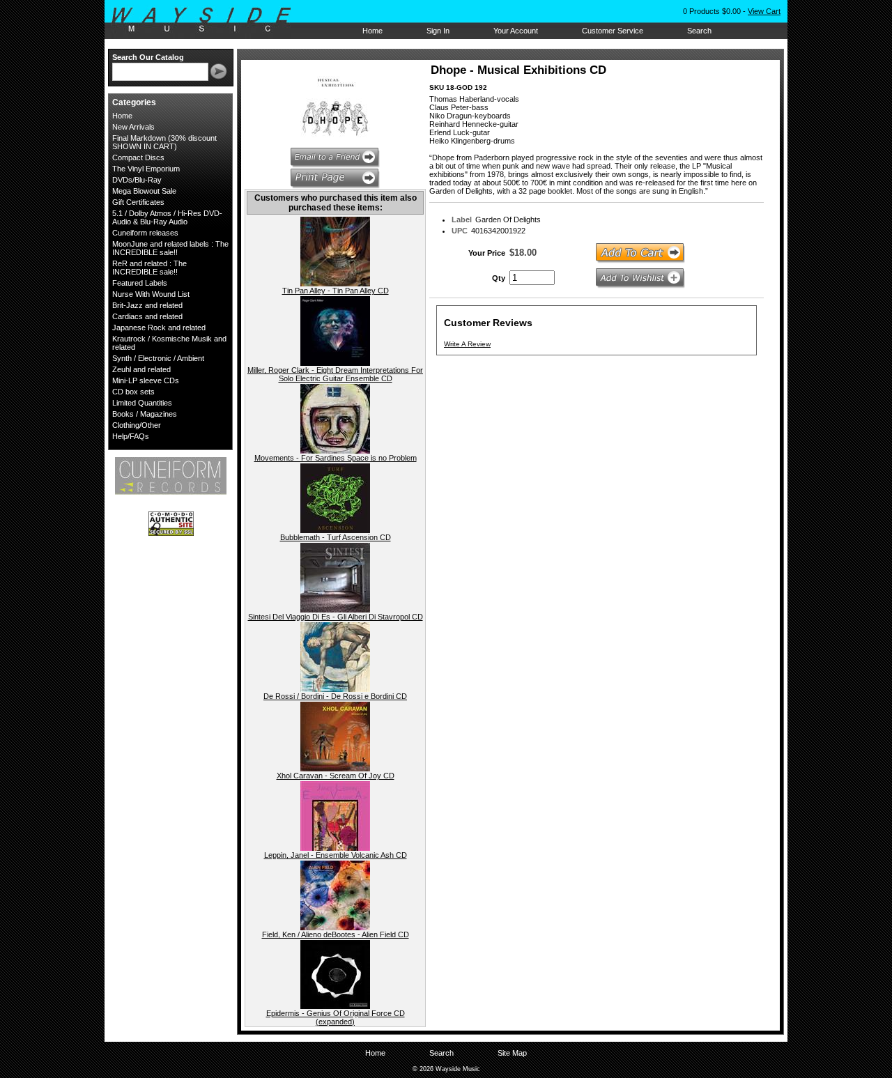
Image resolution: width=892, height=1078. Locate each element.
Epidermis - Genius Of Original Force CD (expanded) (335, 1017)
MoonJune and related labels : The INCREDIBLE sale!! (170, 248)
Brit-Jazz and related (147, 305)
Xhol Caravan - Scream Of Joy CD (335, 775)
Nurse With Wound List (151, 294)
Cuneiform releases (145, 233)
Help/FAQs (130, 436)
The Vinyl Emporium (146, 168)
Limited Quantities (142, 403)
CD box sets (133, 391)
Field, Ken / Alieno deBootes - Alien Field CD (335, 934)
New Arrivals (133, 127)
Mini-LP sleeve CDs (145, 380)
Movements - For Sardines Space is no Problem (335, 458)
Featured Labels (139, 283)
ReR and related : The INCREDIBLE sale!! (149, 267)
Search (699, 30)
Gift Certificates (138, 202)
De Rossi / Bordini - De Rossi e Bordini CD (335, 696)
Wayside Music (208, 20)
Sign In (437, 30)
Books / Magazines (144, 414)
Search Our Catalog (148, 57)
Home (372, 30)
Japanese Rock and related (159, 327)
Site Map (512, 1053)
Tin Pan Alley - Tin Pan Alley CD (335, 290)
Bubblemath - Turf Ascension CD (335, 537)
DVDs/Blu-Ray (137, 180)
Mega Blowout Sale (144, 191)
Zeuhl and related (141, 369)
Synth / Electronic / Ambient (158, 358)
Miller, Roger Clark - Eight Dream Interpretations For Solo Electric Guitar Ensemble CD (335, 374)
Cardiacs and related (147, 316)
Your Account (515, 30)
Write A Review (467, 344)
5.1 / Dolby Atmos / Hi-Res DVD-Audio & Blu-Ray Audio (167, 217)
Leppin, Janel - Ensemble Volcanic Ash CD (335, 855)
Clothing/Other (136, 425)
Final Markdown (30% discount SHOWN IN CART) (164, 142)
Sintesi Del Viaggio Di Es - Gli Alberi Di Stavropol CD (335, 617)
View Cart (764, 11)
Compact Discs (138, 157)
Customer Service (612, 30)
